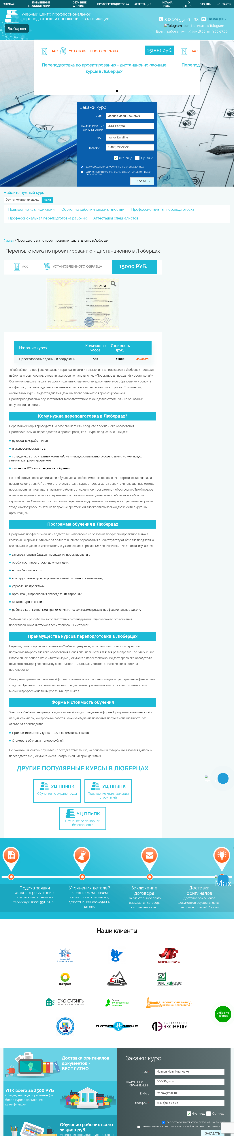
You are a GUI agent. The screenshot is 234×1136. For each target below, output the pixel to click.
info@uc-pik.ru (216, 18)
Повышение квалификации (31, 209)
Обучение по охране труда (57, 793)
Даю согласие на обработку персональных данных (115, 167)
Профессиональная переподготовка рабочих (47, 218)
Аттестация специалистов (115, 218)
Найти (47, 199)
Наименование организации (92, 128)
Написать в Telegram (207, 26)
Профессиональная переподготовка (162, 209)
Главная (8, 4)
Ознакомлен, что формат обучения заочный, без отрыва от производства (119, 173)
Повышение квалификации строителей (108, 795)
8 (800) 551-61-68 (181, 19)
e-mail (98, 138)
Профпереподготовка (113, 4)
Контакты (224, 4)
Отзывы (205, 4)
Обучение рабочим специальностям (92, 209)
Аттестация (142, 4)
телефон (96, 147)
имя (99, 116)
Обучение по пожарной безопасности (82, 823)
